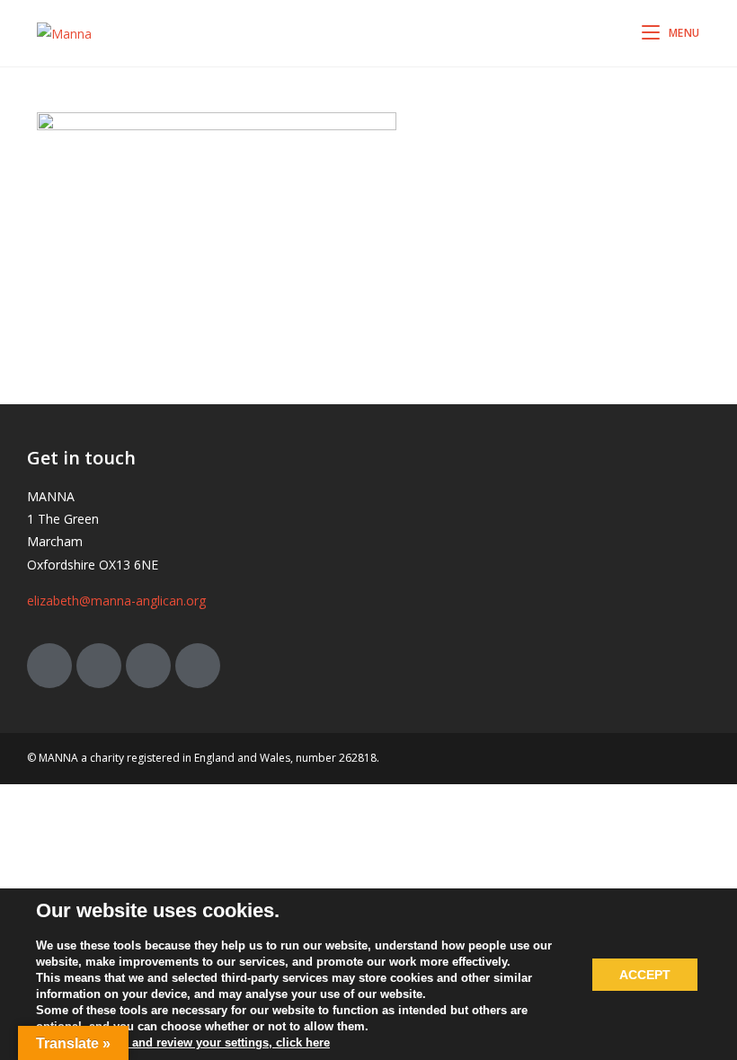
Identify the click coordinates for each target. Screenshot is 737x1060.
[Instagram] (148, 665)
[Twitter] (49, 665)
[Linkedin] (197, 665)
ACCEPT (644, 974)
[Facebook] (98, 665)
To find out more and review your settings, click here (183, 1042)
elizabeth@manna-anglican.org (116, 600)
